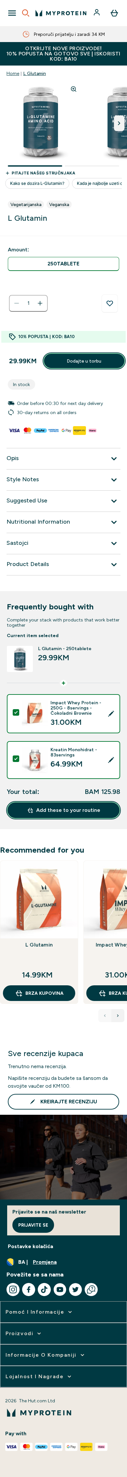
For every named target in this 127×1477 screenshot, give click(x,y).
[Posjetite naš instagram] (13, 1289)
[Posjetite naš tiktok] (44, 1289)
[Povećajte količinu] (40, 303)
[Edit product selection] (111, 713)
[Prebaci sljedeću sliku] (119, 123)
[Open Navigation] (12, 13)
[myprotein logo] (60, 13)
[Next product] (117, 1015)
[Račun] (97, 13)
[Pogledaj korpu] (114, 13)
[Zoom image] (73, 89)
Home (13, 73)
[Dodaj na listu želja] (110, 303)
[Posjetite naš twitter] (75, 1289)
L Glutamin (34, 73)
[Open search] (25, 13)
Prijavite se (33, 1225)
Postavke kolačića (30, 1246)
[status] (28, 303)
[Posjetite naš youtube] (59, 1289)
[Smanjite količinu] (16, 303)
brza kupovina (44, 993)
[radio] (63, 264)
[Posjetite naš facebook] (28, 1289)
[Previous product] (104, 1015)
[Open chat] (91, 1289)
